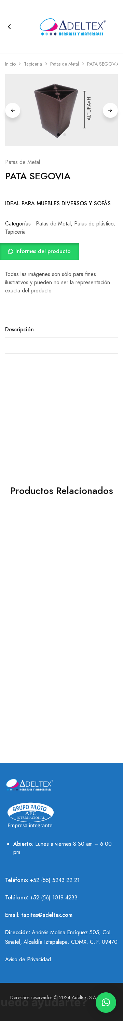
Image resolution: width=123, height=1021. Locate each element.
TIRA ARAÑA (31, 698)
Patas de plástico (93, 223)
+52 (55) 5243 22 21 (55, 880)
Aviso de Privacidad (28, 959)
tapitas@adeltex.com (46, 915)
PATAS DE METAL (87, 561)
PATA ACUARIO (31, 633)
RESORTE (87, 633)
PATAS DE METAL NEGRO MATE (31, 564)
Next (110, 110)
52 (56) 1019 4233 (55, 897)
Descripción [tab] (19, 329)
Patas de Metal (64, 63)
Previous (12, 110)
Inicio (10, 63)
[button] (61, 251)
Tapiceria (33, 63)
